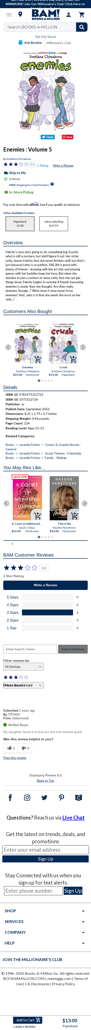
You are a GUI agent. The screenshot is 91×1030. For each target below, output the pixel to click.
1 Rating (42, 165)
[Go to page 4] (49, 381)
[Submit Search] (82, 27)
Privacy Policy (63, 984)
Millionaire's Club (59, 43)
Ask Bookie (33, 43)
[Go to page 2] (42, 381)
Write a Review (63, 165)
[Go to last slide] (8, 347)
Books (10, 445)
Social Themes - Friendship (63, 453)
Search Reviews (72, 649)
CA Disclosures (37, 984)
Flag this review (14, 758)
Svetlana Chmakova (19, 159)
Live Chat (73, 817)
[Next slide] (83, 347)
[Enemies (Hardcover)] (27, 343)
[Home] (45, 14)
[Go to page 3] (45, 381)
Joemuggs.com (59, 978)
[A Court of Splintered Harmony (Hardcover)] (27, 498)
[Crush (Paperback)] (63, 343)
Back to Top (45, 780)
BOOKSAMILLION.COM (24, 978)
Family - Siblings (56, 458)
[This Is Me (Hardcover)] (64, 498)
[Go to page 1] (39, 380)
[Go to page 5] (52, 381)
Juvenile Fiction (29, 445)
